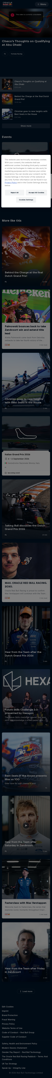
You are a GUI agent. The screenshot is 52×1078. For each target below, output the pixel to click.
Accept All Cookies (36, 192)
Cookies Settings (26, 200)
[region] (26, 181)
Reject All (15, 192)
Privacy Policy (11, 183)
